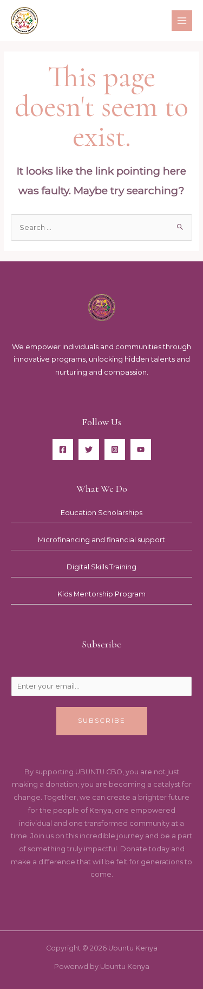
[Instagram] (114, 449)
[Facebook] (63, 449)
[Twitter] (88, 449)
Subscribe (102, 720)
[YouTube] (140, 449)
